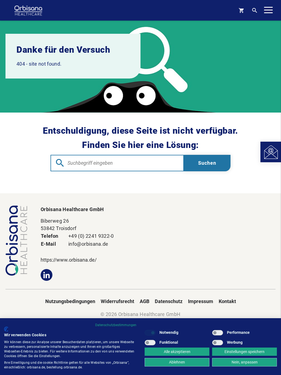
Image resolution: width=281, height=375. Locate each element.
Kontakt (227, 301)
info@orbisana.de (88, 244)
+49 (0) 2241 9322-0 (91, 236)
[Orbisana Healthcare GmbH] (17, 241)
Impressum (200, 301)
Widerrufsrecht (117, 301)
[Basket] (241, 10)
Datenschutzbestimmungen (115, 325)
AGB (144, 301)
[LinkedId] (46, 275)
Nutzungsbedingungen (70, 301)
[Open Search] (254, 10)
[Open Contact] (270, 152)
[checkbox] (150, 332)
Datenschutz (168, 301)
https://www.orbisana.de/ (69, 260)
